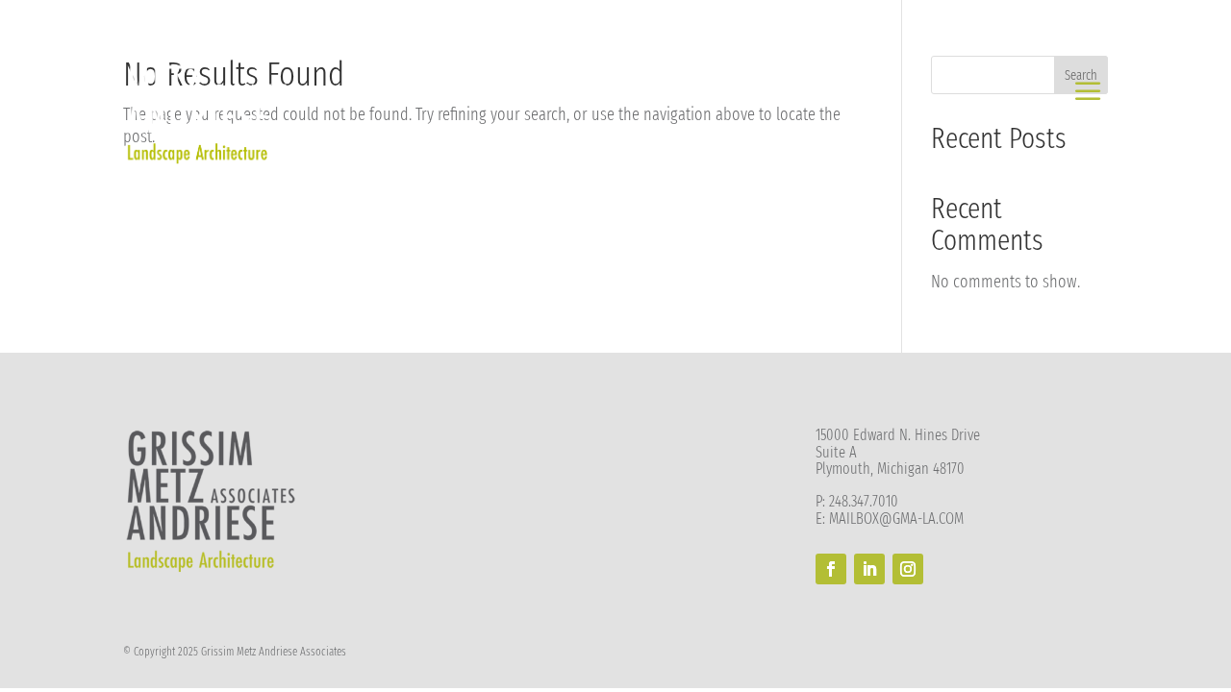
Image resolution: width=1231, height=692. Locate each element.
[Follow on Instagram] (907, 569)
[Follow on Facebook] (831, 569)
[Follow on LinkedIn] (869, 569)
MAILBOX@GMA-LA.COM (896, 518)
